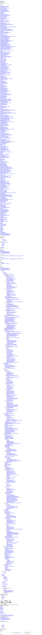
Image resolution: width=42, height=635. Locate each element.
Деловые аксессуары (10, 372)
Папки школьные (9, 519)
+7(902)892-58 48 (5, 269)
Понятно (27, 632)
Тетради (8, 349)
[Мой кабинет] (0, 261)
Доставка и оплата (19, 255)
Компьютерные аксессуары (9, 365)
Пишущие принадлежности (9, 435)
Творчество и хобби (8, 467)
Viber (2, 245)
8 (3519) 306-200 (3, 232)
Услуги (9, 255)
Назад (5, 272)
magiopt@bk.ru (3, 241)
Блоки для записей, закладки (11, 277)
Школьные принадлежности (11, 539)
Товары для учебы (7, 511)
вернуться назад (2, 605)
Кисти (8, 484)
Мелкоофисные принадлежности (11, 395)
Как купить (2, 607)
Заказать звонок (6, 592)
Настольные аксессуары (10, 402)
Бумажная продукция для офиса (9, 275)
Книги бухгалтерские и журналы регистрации (13, 308)
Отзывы (1, 612)
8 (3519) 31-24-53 (4, 234)
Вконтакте (3, 243)
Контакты (14, 255)
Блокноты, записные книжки (11, 282)
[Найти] (1, 4)
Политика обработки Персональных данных (6, 615)
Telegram (3, 244)
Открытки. (8, 560)
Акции (4, 255)
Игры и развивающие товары (11, 471)
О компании (11, 255)
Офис (6, 370)
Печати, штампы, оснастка (9, 427)
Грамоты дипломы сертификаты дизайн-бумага (13, 299)
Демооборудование (9, 417)
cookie (20, 632)
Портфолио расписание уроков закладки (12, 346)
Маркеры (8, 440)
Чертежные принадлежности (9, 566)
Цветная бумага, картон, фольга (11, 358)
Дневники (8, 339)
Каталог (1, 255)
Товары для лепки (9, 505)
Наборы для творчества (10, 494)
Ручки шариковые (9, 458)
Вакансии (6, 580)
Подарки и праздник (8, 555)
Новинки (6, 255)
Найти (1, 630)
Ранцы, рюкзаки (9, 531)
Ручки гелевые (9, 448)
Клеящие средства (9, 380)
